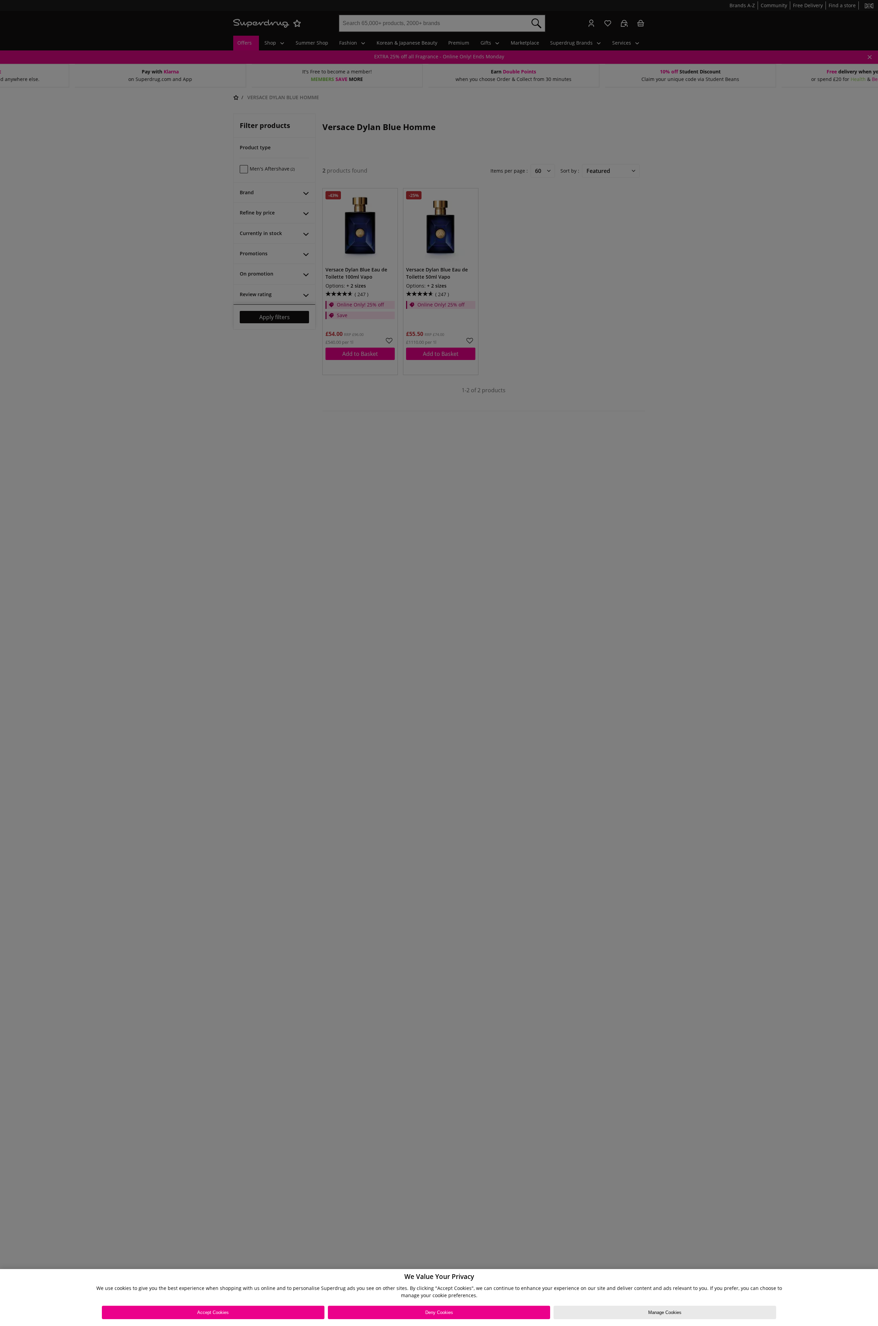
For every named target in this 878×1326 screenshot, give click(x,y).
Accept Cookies (213, 1312)
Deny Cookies (439, 1312)
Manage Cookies (664, 1312)
